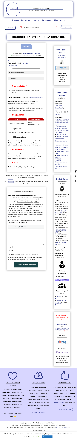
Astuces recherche (66, 27)
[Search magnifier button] (21, 27)
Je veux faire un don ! (64, 409)
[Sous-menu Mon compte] (64, 20)
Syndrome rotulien (61, 166)
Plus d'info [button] (36, 437)
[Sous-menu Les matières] (40, 20)
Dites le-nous (61, 324)
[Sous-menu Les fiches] (29, 20)
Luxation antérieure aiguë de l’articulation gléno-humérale (61, 147)
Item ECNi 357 (12, 65)
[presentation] (10, 227)
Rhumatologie (59, 108)
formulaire (11, 181)
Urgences (58, 110)
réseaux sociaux (59, 402)
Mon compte (58, 20)
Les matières (35, 20)
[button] (10, 28)
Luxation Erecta (61, 134)
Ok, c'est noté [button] (47, 437)
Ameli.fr (59, 296)
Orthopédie (11, 61)
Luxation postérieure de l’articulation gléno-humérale (62, 122)
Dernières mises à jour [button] (17, 72)
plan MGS (25, 63)
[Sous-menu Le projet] (19, 20)
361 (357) (58, 114)
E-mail (10, 251)
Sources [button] (13, 78)
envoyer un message (62, 427)
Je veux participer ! (38, 413)
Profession (11, 254)
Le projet (15, 20)
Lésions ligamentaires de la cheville (61, 162)
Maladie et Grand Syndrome (31, 53)
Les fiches (25, 20)
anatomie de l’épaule (36, 97)
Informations (47, 20)
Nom (10, 247)
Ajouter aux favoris (63, 67)
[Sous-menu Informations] (52, 20)
